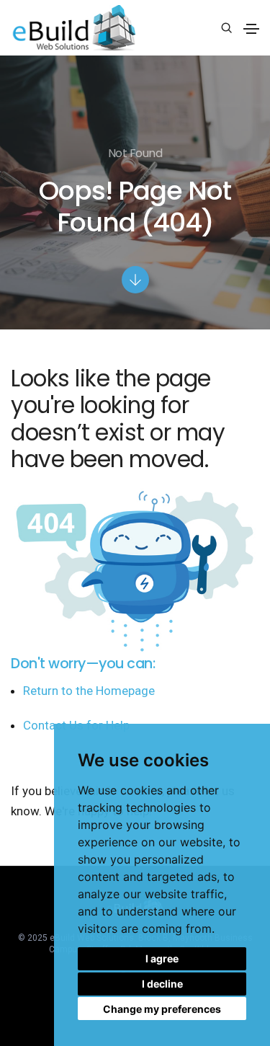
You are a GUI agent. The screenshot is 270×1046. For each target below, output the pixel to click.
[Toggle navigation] (251, 29)
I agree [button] (162, 958)
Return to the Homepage (89, 690)
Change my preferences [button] (162, 1009)
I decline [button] (162, 984)
